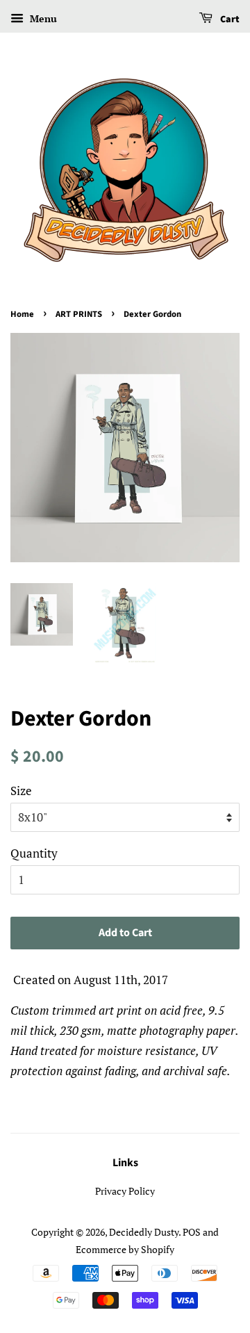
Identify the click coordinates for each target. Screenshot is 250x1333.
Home (22, 314)
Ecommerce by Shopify (125, 1249)
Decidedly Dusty (143, 1231)
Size (21, 791)
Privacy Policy (125, 1190)
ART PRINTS (79, 314)
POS (192, 1231)
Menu (42, 18)
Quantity (34, 853)
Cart (229, 19)
